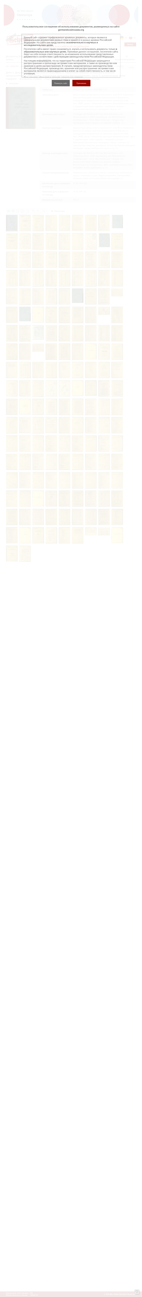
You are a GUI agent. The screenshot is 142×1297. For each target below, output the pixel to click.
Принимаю (81, 83)
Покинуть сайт (60, 83)
